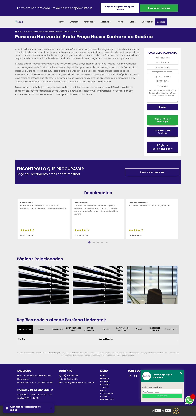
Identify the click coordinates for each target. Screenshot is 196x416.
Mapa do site (107, 399)
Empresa (74, 21)
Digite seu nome (163, 58)
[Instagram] (130, 376)
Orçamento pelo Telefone (162, 131)
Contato (161, 21)
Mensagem (163, 86)
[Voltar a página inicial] (19, 22)
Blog (132, 21)
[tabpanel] (44, 219)
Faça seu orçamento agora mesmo (119, 7)
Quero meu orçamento (152, 172)
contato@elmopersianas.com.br (77, 382)
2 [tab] (93, 242)
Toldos (119, 21)
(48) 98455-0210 (69, 379)
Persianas (88, 21)
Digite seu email (162, 67)
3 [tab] (98, 242)
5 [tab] (106, 242)
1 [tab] (89, 242)
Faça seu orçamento (159, 8)
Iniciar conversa (162, 396)
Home (62, 21)
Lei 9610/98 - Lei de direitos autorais (120, 355)
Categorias (147, 21)
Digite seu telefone (162, 76)
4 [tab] (102, 242)
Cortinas (104, 21)
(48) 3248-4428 (69, 375)
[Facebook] (135, 376)
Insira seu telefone (152, 387)
